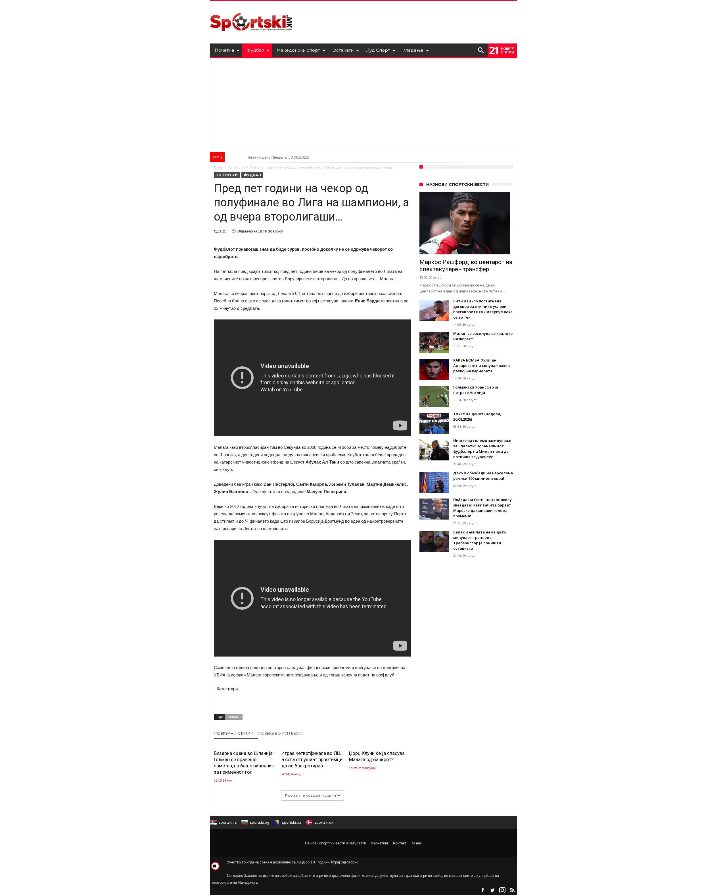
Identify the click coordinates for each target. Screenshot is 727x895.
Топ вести (236, 167)
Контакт (399, 843)
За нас (416, 843)
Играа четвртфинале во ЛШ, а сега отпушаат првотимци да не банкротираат (311, 759)
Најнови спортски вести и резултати (335, 843)
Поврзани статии (234, 733)
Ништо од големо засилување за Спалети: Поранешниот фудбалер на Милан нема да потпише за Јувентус (338, 157)
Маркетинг (379, 843)
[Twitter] (492, 890)
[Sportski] (251, 9)
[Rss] (512, 890)
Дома (218, 167)
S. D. (222, 231)
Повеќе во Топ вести (281, 733)
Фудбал (252, 175)
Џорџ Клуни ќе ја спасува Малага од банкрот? (377, 756)
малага (234, 716)
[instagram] (502, 890)
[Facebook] (482, 890)
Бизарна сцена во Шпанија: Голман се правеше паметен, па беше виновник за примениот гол (244, 762)
